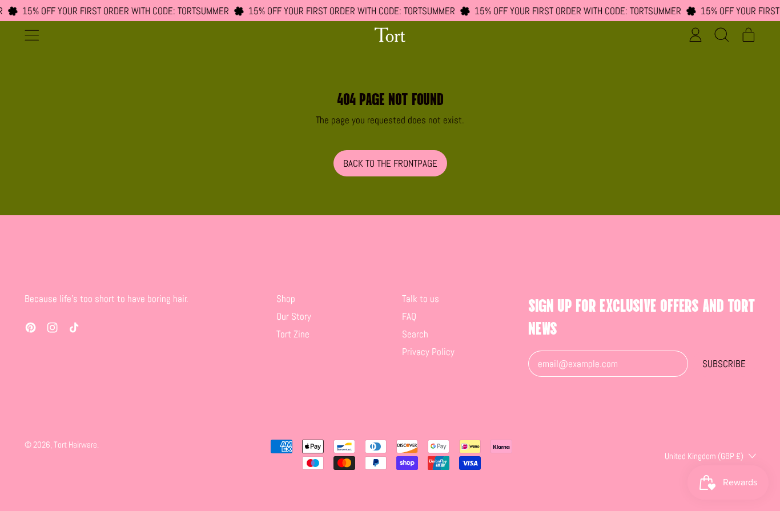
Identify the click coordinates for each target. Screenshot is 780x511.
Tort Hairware (75, 444)
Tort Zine (292, 334)
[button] (722, 35)
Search (415, 334)
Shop (285, 298)
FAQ (409, 316)
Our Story (293, 316)
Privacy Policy (428, 351)
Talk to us (420, 298)
